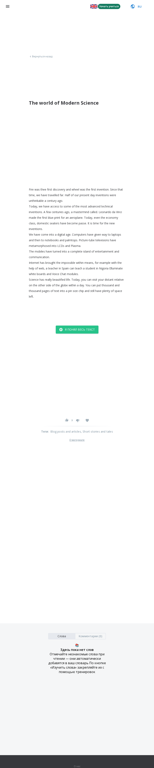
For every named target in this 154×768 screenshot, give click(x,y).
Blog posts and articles (65, 431)
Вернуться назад (42, 56)
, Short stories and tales (97, 431)
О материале (77, 440)
